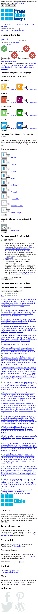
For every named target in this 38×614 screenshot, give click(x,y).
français (13, 178)
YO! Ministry (15, 43)
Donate (4, 27)
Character (13, 30)
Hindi (26, 65)
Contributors (21, 25)
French (21, 65)
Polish (11, 65)
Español (13, 171)
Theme (7, 30)
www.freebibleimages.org (11, 572)
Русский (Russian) (17, 206)
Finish (19, 291)
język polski (15, 199)
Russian (31, 65)
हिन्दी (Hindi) (15, 185)
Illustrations (13, 25)
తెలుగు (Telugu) (16, 212)
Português (14, 192)
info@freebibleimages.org (10, 570)
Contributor (20, 30)
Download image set (18, 67)
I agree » (9, 279)
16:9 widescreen (32, 89)
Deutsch (13, 164)
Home (3, 25)
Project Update (16, 546)
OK (3, 5)
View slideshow (6, 67)
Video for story (15, 230)
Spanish (33, 63)
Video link (4, 69)
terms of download (9, 61)
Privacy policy (19, 3)
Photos (7, 25)
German (16, 65)
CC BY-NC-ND (6, 44)
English (13, 157)
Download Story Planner (9, 291)
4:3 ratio (13, 89)
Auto (2, 296)
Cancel (4, 130)
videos (21, 584)
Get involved (29, 25)
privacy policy (30, 556)
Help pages (16, 582)
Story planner (29, 67)
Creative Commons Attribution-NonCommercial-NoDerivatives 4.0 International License (19, 248)
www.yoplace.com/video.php (24, 272)
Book (2, 30)
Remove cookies (10, 5)
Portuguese (4, 65)
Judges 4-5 (4, 39)
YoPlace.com (9, 258)
